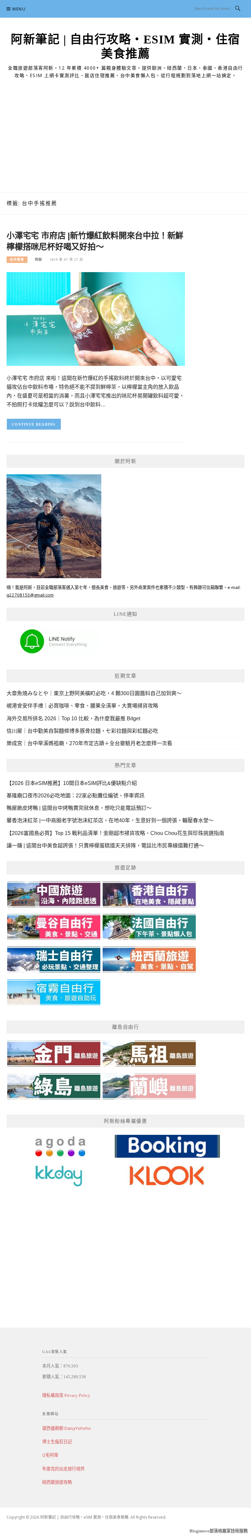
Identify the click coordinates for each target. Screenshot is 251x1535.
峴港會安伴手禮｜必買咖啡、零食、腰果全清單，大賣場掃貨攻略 (82, 706)
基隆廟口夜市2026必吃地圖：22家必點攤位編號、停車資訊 (75, 795)
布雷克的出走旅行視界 (63, 1469)
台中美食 (17, 259)
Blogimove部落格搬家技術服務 (219, 1530)
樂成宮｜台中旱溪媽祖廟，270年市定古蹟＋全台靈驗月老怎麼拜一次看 (89, 743)
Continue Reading (34, 424)
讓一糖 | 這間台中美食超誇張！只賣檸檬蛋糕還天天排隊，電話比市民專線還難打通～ (105, 845)
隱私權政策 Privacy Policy (66, 1395)
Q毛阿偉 (50, 1455)
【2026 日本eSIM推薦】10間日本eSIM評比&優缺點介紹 (72, 783)
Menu (18, 9)
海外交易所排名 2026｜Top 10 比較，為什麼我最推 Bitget (73, 718)
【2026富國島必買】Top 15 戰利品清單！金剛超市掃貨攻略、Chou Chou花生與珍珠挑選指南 (115, 833)
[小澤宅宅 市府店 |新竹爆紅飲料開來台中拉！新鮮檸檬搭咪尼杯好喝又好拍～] (96, 318)
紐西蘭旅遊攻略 (57, 1482)
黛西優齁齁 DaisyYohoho (66, 1428)
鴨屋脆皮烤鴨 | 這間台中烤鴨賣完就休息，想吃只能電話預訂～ (79, 808)
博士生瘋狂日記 (57, 1442)
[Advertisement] (125, 143)
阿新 (38, 259)
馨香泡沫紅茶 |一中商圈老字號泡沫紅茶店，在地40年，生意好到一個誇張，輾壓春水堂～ (110, 820)
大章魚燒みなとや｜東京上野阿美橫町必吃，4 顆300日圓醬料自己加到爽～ (94, 693)
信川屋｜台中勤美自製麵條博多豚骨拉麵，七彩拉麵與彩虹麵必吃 (82, 731)
